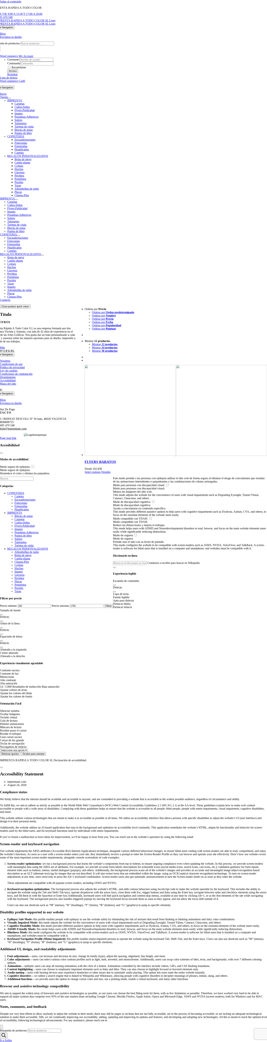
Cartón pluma (15, 260)
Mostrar (105, 344)
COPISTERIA (15, 136)
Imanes (11, 286)
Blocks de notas (24, 516)
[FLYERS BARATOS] (176, 410)
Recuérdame (18, 67)
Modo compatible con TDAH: (131, 518)
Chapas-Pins (14, 296)
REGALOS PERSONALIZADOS (27, 156)
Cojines (11, 263)
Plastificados (22, 509)
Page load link (8, 438)
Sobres (18, 538)
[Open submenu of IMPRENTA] (16, 199)
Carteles (19, 496)
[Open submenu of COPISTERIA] (18, 235)
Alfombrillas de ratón (19, 290)
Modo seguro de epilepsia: (15, 466)
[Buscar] (3, 1036)
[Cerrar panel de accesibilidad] (1, 453)
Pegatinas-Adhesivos (27, 532)
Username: (13, 59)
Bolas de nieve (15, 257)
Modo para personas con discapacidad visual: (139, 485)
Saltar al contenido (10, 1)
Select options (93, 472)
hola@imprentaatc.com (13, 428)
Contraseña (13, 63)
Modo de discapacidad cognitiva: (132, 501)
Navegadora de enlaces (13, 746)
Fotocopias (21, 502)
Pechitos (12, 273)
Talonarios (21, 542)
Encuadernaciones (25, 499)
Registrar (12, 74)
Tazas (10, 283)
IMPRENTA (14, 100)
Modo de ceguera (123, 535)
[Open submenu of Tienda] (9, 98)
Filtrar (109, 606)
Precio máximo (60, 605)
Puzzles (11, 280)
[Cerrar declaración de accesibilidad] (1, 767)
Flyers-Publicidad (25, 525)
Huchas (11, 267)
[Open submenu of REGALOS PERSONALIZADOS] (42, 255)
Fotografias (21, 506)
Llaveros (12, 270)
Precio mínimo (8, 605)
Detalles (106, 472)
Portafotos (13, 277)
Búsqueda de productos (13, 1030)
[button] (114, 567)
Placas (11, 293)
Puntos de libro (23, 535)
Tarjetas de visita (24, 545)
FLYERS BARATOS (100, 462)
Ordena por (113, 312)
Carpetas (20, 519)
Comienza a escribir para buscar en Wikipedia (173, 562)
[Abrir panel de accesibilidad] (1, 1027)
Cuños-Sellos (22, 522)
